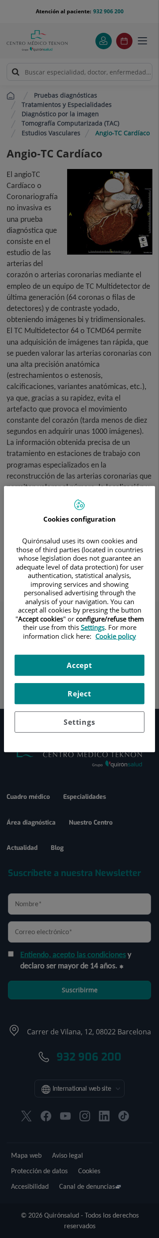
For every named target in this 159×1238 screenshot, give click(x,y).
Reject (79, 694)
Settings (79, 722)
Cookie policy (115, 635)
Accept (79, 665)
